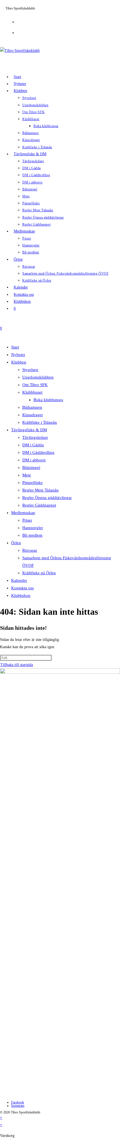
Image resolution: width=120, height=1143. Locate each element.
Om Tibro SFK (35, 384)
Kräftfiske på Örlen (39, 573)
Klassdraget (32, 415)
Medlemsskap (23, 512)
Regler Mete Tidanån (40, 490)
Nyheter (18, 354)
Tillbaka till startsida (16, 665)
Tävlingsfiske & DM (29, 430)
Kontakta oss (22, 588)
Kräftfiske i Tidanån (39, 422)
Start (15, 347)
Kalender (19, 580)
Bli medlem (32, 535)
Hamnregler (32, 528)
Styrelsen (30, 369)
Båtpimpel (31, 467)
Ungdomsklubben (38, 377)
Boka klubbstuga (48, 400)
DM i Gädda (33, 445)
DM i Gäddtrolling (38, 452)
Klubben (18, 362)
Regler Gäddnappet (39, 505)
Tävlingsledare (35, 437)
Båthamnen (32, 407)
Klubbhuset (32, 392)
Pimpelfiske (32, 482)
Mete (26, 475)
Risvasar (29, 550)
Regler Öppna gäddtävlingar (47, 497)
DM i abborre (34, 460)
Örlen (16, 543)
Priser (27, 520)
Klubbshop (20, 595)
